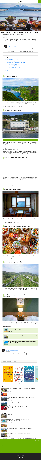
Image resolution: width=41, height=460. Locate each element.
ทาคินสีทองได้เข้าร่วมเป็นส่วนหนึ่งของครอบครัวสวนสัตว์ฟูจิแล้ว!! (17, 414)
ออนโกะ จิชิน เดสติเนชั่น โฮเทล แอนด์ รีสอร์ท (14, 46)
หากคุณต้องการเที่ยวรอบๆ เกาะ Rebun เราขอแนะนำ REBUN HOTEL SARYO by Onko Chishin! (21, 69)
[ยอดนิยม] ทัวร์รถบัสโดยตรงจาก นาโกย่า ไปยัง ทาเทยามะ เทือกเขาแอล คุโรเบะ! (19, 428)
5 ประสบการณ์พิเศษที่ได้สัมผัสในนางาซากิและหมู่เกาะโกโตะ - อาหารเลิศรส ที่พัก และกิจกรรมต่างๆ (22, 335)
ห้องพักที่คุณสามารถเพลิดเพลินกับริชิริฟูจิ (13, 64)
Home (2, 443)
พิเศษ (2, 447)
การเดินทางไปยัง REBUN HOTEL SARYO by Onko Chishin (16, 62)
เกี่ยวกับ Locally (3, 451)
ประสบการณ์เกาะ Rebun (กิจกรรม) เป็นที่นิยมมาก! (14, 67)
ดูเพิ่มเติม (34, 365)
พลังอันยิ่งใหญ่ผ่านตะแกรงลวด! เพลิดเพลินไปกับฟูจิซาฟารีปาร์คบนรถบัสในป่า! (19, 433)
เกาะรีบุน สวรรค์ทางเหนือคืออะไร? (12, 59)
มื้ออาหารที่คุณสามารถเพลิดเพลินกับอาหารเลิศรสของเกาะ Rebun (17, 65)
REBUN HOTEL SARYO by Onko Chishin (13, 61)
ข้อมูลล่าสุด (2, 449)
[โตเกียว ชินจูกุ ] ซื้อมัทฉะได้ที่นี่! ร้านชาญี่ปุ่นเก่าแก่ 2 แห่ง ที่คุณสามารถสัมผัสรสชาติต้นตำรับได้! (21, 388)
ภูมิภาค (2, 445)
